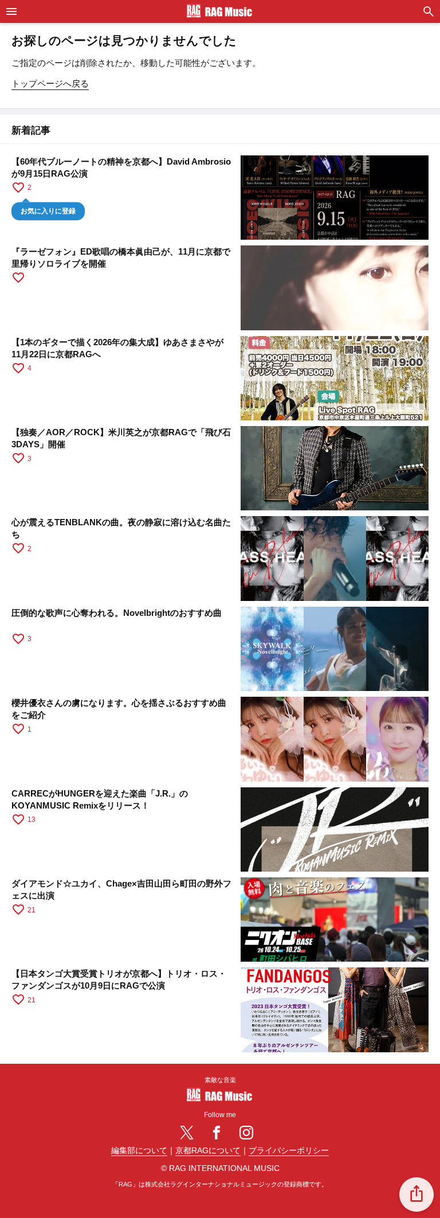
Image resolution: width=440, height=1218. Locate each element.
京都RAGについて (208, 1150)
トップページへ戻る (50, 83)
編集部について (139, 1150)
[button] (416, 1194)
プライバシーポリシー (289, 1150)
